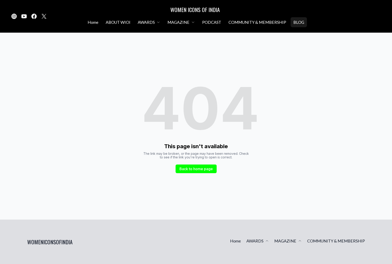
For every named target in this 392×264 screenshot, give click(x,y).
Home (93, 22)
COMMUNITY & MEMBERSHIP (257, 22)
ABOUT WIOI (118, 22)
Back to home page (196, 169)
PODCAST (211, 22)
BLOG (298, 22)
